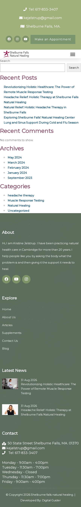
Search (5, 61)
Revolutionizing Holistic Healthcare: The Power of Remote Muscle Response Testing (48, 388)
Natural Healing (19, 205)
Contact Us (10, 341)
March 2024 (16, 162)
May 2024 (15, 157)
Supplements (11, 333)
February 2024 (18, 167)
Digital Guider (51, 500)
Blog (5, 348)
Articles (7, 325)
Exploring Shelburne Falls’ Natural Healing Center (39, 117)
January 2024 (17, 172)
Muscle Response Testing (26, 200)
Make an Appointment (53, 39)
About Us (8, 317)
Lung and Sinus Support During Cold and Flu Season (41, 122)
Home (6, 309)
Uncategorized (18, 210)
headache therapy (21, 195)
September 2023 (20, 178)
